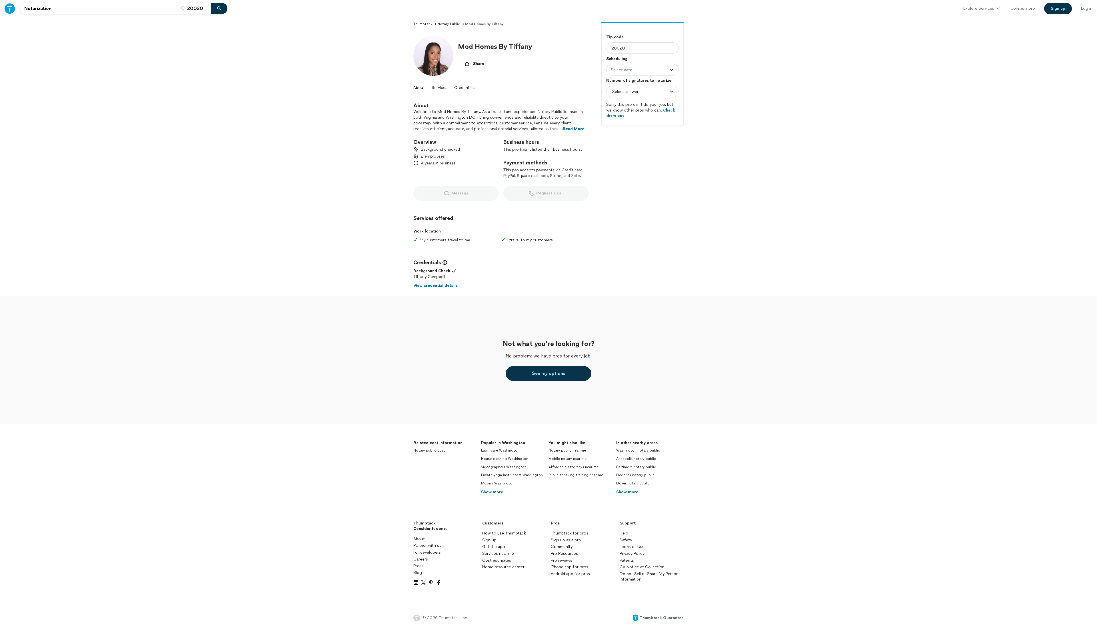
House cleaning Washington (504, 459)
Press (418, 565)
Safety (626, 540)
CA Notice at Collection (642, 567)
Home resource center (503, 567)
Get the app (493, 546)
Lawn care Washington (500, 450)
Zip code (615, 37)
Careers (420, 559)
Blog (417, 572)
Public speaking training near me (575, 475)
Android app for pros (570, 573)
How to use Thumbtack (504, 533)
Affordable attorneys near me (573, 467)
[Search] (219, 8)
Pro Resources (564, 553)
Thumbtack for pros (569, 533)
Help (624, 533)
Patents (627, 560)
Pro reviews (561, 560)
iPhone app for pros (569, 567)
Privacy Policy (632, 553)
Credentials (464, 87)
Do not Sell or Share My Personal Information (650, 576)
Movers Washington (498, 483)
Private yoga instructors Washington (512, 475)
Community (561, 546)
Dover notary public (633, 483)
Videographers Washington (504, 467)
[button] (433, 56)
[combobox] (99, 8)
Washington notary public (638, 450)
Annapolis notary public (636, 459)
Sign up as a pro (566, 540)
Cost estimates (496, 560)
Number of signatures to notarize (638, 80)
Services (439, 87)
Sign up (489, 540)
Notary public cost (429, 450)
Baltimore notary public (636, 467)
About (419, 87)
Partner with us (427, 545)
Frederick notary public (635, 475)
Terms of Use (632, 546)
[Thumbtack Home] (9, 8)
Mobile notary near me (567, 459)
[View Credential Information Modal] (444, 262)
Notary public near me (567, 450)
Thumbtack (422, 24)
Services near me (498, 553)
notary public (448, 24)
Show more (492, 492)
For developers (427, 552)
